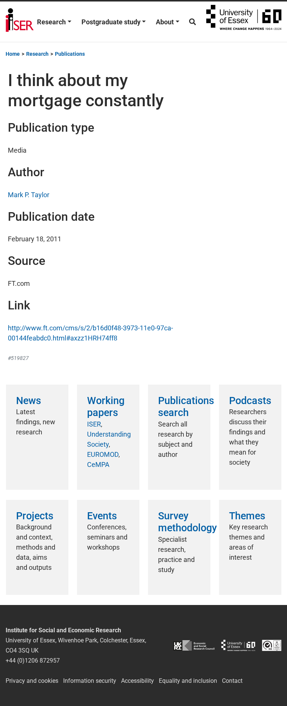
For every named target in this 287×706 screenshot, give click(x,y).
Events (102, 516)
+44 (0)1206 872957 (33, 660)
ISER (94, 424)
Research (51, 22)
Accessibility (137, 680)
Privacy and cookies (32, 680)
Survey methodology (187, 522)
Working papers (105, 407)
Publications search (186, 407)
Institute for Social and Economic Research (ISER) (20, 21)
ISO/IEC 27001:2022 (271, 645)
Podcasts (250, 401)
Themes (247, 516)
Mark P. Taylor (28, 195)
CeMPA (98, 464)
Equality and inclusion (188, 680)
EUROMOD (102, 454)
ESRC (194, 645)
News (28, 401)
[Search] (192, 22)
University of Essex (243, 22)
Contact (232, 680)
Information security (89, 680)
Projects (34, 516)
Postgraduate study (111, 22)
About (165, 22)
